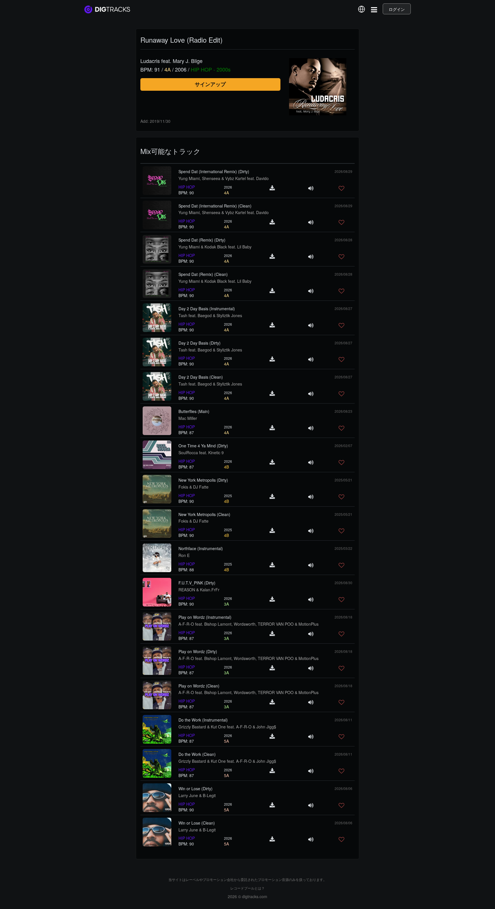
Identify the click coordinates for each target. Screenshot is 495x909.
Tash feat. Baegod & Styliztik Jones (210, 315)
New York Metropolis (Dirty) (203, 480)
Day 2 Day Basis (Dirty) (199, 343)
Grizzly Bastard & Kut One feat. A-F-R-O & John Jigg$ (227, 727)
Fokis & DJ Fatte (193, 487)
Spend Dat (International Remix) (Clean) (215, 206)
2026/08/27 (343, 308)
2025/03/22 (343, 548)
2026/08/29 (343, 171)
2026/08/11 (343, 719)
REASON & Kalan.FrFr (198, 589)
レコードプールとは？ (247, 888)
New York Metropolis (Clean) (204, 514)
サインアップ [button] (210, 84)
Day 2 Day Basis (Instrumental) (206, 308)
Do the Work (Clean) (197, 754)
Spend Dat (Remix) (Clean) (203, 274)
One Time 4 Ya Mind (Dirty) (203, 445)
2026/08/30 (343, 582)
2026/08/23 (343, 411)
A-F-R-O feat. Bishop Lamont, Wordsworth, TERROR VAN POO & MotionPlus (248, 624)
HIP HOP (186, 187)
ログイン (397, 9)
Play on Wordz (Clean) (198, 686)
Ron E (184, 555)
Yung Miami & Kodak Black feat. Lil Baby (215, 247)
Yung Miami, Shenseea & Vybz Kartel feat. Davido (223, 178)
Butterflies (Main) (193, 411)
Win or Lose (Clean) (196, 823)
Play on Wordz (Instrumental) (204, 617)
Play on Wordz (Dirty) (197, 651)
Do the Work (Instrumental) (203, 720)
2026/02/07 (343, 445)
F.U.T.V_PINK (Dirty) (196, 583)
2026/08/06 (343, 788)
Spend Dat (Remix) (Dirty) (201, 240)
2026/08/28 (343, 239)
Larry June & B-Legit (197, 795)
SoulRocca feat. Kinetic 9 (201, 452)
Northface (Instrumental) (200, 548)
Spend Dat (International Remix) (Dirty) (213, 171)
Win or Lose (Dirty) (195, 788)
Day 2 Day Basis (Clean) (200, 377)
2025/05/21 (343, 479)
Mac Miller (187, 418)
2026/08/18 (343, 616)
